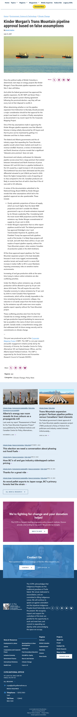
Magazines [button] (33, 3)
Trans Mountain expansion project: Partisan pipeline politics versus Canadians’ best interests (56, 414)
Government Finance (10, 658)
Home (7, 3)
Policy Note (30, 378)
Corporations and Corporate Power (12, 651)
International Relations (11, 662)
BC (12, 374)
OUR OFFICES (42, 567)
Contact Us (60, 646)
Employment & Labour (10, 643)
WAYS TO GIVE (37, 531)
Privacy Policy (45, 713)
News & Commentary (18, 445)
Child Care (25, 649)
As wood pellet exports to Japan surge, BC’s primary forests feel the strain (29, 483)
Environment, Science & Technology (23, 16)
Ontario (41, 653)
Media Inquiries (47, 3)
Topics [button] (13, 3)
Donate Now (39, 7)
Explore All (25, 665)
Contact (25, 567)
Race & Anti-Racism (28, 658)
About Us (60, 640)
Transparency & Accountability (11, 410)
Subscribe (58, 3)
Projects (59, 637)
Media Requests (61, 649)
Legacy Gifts (68, 3)
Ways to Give (61, 652)
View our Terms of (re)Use (33, 713)
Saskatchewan (43, 646)
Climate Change (44, 16)
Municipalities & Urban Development (29, 644)
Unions (6, 646)
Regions (42, 637)
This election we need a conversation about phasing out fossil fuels (29, 450)
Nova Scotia (43, 656)
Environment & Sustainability (20, 408)
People (59, 643)
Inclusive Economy (9, 655)
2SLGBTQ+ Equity (27, 655)
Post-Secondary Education (30, 652)
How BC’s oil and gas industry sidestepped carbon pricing (29, 461)
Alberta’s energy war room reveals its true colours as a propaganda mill (17, 416)
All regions (8, 681)
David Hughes (10, 30)
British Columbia (44, 643)
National (42, 640)
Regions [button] (22, 3)
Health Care (7, 665)
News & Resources (10, 640)
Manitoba (42, 650)
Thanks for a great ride (14, 472)
